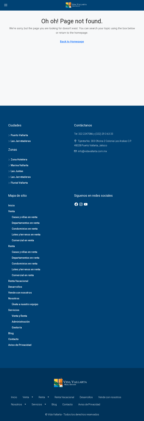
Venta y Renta (19, 315)
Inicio (11, 205)
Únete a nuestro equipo (25, 304)
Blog (11, 333)
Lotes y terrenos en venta (26, 234)
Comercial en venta (23, 240)
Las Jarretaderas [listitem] (21, 141)
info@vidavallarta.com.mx (92, 151)
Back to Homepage (72, 41)
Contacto (13, 339)
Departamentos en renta (25, 257)
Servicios (13, 310)
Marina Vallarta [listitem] (19, 165)
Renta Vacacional (18, 281)
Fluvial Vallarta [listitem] (19, 182)
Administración (21, 321)
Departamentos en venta (26, 223)
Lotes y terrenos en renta (26, 269)
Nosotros (13, 298)
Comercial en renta (23, 275)
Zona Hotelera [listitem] (19, 159)
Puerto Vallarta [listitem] (19, 135)
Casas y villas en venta (24, 217)
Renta (11, 246)
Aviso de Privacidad (19, 345)
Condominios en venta (25, 228)
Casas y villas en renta (24, 252)
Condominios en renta (24, 263)
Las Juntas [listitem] (17, 171)
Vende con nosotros (20, 292)
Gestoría (17, 327)
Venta (11, 211)
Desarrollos (15, 286)
